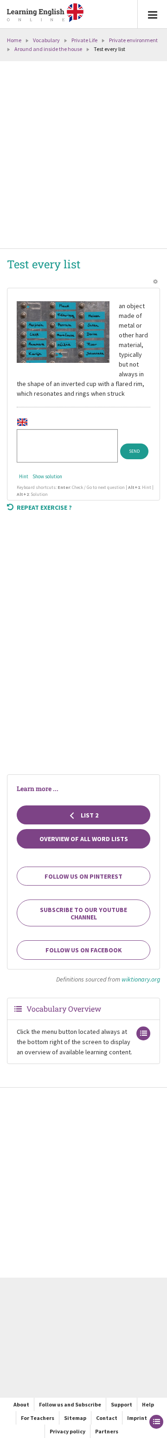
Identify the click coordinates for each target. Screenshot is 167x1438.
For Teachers (37, 1417)
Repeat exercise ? (44, 507)
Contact (106, 1417)
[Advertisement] (83, 155)
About (21, 1404)
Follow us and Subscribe (70, 1404)
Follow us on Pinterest (83, 876)
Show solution (47, 476)
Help (148, 1404)
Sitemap (75, 1417)
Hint (23, 476)
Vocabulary (46, 40)
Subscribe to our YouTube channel (83, 913)
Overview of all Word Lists (83, 839)
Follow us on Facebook (83, 950)
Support (121, 1404)
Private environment (133, 40)
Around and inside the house (48, 48)
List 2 (88, 815)
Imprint (137, 1417)
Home (14, 40)
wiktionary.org (141, 979)
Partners (106, 1431)
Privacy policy (67, 1431)
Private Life (84, 40)
